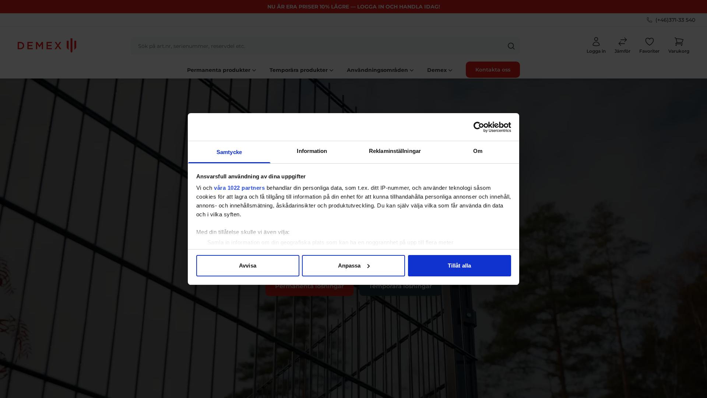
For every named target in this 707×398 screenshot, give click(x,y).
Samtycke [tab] (229, 152)
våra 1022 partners (239, 188)
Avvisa (247, 265)
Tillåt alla (459, 265)
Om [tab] (477, 151)
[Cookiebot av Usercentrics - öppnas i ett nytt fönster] (479, 127)
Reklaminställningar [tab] (395, 151)
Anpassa (349, 265)
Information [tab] (312, 151)
